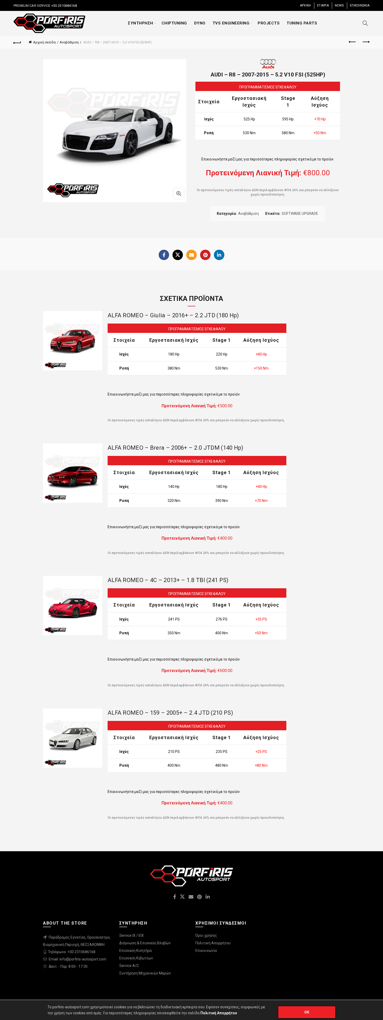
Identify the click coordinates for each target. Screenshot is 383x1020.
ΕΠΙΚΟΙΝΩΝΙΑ (359, 5)
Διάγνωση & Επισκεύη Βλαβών (145, 943)
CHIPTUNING (174, 23)
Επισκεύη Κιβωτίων (136, 958)
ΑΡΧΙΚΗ (305, 5)
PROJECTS (269, 23)
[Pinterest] (205, 255)
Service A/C (129, 966)
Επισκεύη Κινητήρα (135, 950)
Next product (365, 42)
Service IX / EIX (131, 935)
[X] (177, 255)
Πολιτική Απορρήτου (213, 943)
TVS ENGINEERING (231, 23)
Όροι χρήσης (206, 935)
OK (307, 1012)
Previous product (352, 42)
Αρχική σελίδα (44, 42)
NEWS (339, 5)
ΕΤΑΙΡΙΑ (323, 5)
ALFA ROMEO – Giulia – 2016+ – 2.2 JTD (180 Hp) (173, 315)
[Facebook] (164, 255)
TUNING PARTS (302, 23)
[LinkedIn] (219, 255)
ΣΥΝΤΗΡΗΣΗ (140, 23)
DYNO (200, 23)
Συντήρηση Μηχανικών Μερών (145, 973)
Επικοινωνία (206, 950)
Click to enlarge (179, 193)
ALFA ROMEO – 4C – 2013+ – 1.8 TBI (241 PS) (168, 580)
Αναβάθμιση (69, 42)
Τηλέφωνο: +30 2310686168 (71, 952)
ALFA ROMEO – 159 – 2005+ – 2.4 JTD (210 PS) (170, 712)
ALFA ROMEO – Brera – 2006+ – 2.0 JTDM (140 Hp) (176, 447)
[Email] (191, 255)
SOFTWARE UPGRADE (300, 213)
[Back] (17, 42)
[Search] (365, 23)
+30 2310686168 (63, 6)
